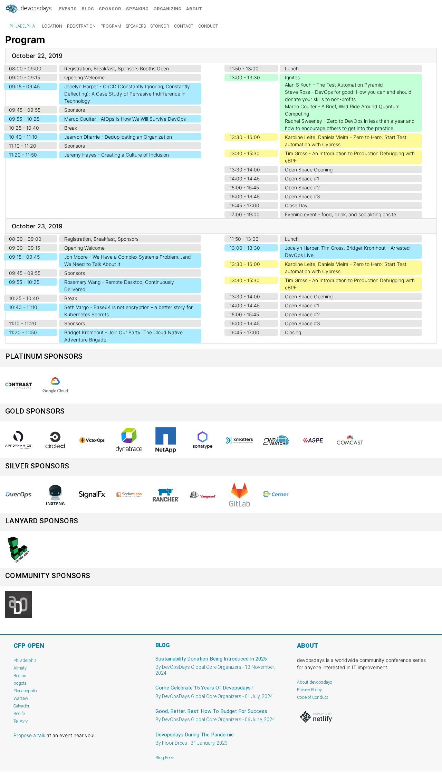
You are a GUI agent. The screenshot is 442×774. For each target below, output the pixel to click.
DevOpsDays (35, 8)
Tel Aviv (20, 721)
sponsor (110, 8)
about (194, 8)
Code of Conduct (312, 697)
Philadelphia (22, 26)
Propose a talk (29, 735)
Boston (19, 675)
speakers (136, 26)
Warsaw (20, 698)
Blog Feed (164, 757)
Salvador (21, 705)
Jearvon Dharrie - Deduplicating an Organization (118, 137)
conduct (208, 26)
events (68, 8)
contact (183, 26)
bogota (20, 683)
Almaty (20, 668)
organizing (167, 8)
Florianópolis (25, 690)
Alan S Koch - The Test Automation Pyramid (334, 85)
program (110, 26)
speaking (137, 8)
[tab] (221, 55)
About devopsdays (314, 682)
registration (81, 26)
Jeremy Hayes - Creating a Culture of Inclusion (116, 155)
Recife (19, 713)
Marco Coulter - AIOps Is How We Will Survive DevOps (125, 119)
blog (87, 8)
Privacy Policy (309, 689)
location (52, 26)
